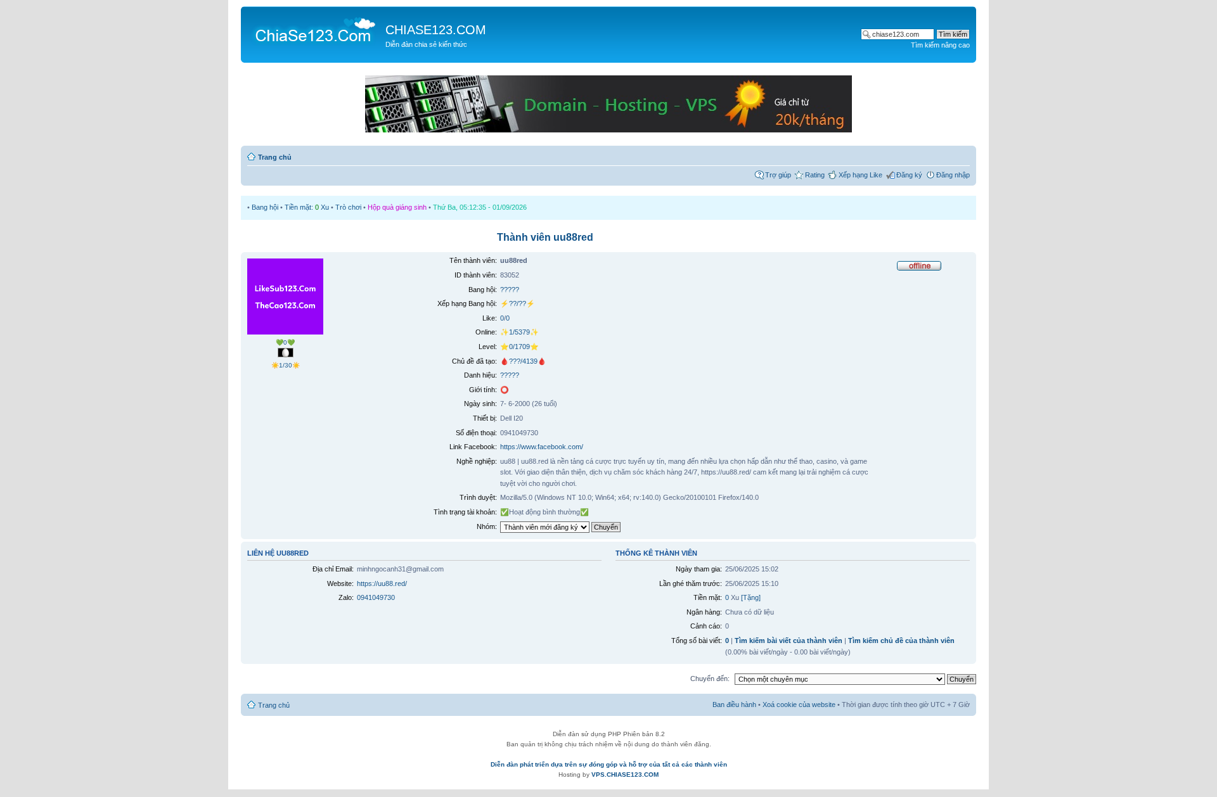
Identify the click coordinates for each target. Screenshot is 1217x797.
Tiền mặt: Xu (307, 207)
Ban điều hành (734, 704)
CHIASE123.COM (435, 30)
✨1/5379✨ (519, 332)
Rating (815, 175)
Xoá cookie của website (799, 704)
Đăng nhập (953, 175)
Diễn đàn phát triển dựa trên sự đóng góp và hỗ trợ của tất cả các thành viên (609, 764)
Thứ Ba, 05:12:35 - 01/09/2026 (480, 207)
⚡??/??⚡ (517, 303)
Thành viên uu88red (545, 237)
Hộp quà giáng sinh (397, 207)
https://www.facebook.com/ (541, 446)
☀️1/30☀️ (285, 365)
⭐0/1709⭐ (519, 346)
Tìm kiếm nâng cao (940, 45)
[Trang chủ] (314, 29)
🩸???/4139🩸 (523, 361)
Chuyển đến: (710, 678)
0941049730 (376, 597)
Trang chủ (275, 157)
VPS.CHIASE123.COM (625, 774)
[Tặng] (751, 597)
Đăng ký (909, 175)
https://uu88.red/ (382, 583)
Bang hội (265, 207)
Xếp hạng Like (860, 175)
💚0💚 (285, 342)
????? (509, 289)
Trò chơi (348, 207)
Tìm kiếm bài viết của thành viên (788, 640)
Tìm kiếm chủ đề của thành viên (901, 640)
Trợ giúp (778, 175)
